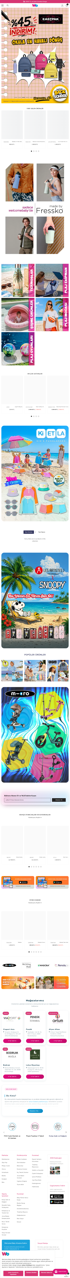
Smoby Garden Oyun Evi (19, 857)
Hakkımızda (35, 1187)
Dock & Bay (29, 407)
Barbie (4, 1176)
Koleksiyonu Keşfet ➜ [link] (35, 903)
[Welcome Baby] (35, 208)
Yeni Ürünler (29, 532)
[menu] (2, 5)
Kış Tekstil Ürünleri (22, 1172)
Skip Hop (4, 1162)
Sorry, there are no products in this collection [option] (34, 540)
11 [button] (54, 97)
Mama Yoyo (51, 407)
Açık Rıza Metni (36, 1180)
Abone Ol (58, 800)
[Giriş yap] (62, 5)
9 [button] (46, 97)
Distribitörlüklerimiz (23, 1209)
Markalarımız (5, 1159)
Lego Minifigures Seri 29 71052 (18, 407)
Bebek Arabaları (22, 1159)
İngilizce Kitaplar (22, 1181)
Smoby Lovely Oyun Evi (42, 857)
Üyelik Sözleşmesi (37, 1173)
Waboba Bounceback (19, 942)
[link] (17, 982)
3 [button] (23, 97)
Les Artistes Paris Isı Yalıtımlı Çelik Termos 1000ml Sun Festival (62, 141)
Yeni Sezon (41, 532)
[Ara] (8, 5)
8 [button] (42, 97)
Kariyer (19, 1222)
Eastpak (4, 1179)
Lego (7, 407)
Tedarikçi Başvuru (22, 1212)
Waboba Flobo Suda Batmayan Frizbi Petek (64, 942)
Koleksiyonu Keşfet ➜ (35, 817)
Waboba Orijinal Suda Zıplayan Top (41, 942)
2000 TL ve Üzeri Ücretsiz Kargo (36, 1)
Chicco (4, 1169)
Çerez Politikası (36, 1177)
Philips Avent (6, 1166)
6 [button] (35, 97)
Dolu (54, 857)
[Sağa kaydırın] (66, 1132)
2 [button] (19, 97)
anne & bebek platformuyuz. (38, 1102)
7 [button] (38, 97)
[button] (67, 965)
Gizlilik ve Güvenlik (37, 1170)
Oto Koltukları (21, 1162)
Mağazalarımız (21, 1215)
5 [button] (31, 97)
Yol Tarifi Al (12, 1041)
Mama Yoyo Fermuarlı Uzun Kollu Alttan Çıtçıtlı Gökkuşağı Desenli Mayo (62, 407)
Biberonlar (20, 1166)
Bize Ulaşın (20, 1218)
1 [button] (15, 97)
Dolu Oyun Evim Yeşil (65, 857)
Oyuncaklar (20, 1184)
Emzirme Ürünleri (22, 1169)
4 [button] (27, 97)
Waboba (6, 142)
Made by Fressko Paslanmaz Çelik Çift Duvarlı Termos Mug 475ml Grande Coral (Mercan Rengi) (38, 141)
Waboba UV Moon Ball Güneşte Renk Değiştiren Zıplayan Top (16, 141)
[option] (35, 55)
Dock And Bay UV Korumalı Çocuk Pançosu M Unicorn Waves (40, 407)
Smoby (9, 857)
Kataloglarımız (36, 1183)
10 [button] (50, 97)
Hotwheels (5, 1172)
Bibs (3, 1182)
